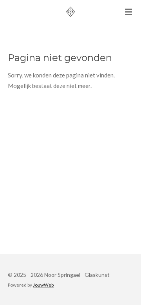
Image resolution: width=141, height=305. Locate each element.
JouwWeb (43, 284)
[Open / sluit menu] (128, 12)
